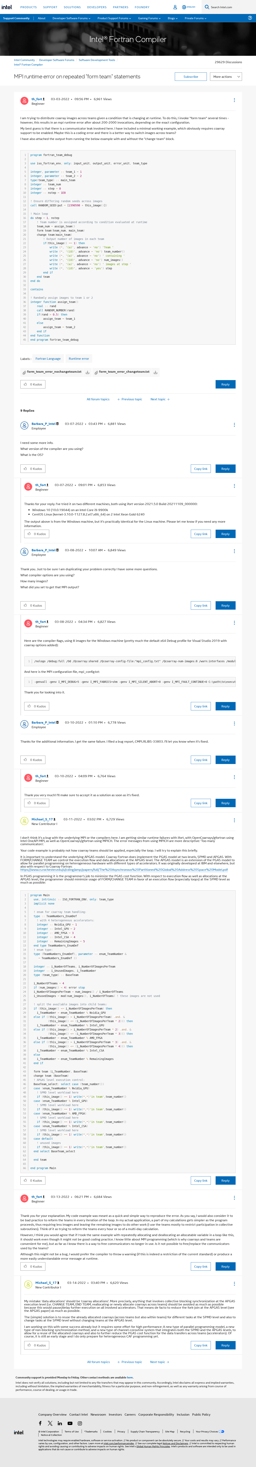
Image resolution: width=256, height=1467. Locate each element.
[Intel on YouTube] (70, 1423)
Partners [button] (120, 7)
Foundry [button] (142, 7)
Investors (115, 1414)
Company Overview (52, 1414)
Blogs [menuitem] (171, 18)
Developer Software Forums (56, 60)
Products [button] (28, 7)
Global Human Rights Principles (153, 1446)
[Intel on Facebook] (40, 1423)
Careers (130, 1414)
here (130, 1377)
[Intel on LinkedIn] (60, 1423)
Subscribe (191, 76)
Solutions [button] (72, 7)
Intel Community (24, 60)
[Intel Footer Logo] (19, 1432)
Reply (225, 384)
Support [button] (50, 7)
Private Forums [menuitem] (194, 18)
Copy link (200, 468)
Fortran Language (48, 358)
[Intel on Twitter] (50, 1423)
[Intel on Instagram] (79, 1423)
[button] (234, 100)
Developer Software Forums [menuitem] (70, 18)
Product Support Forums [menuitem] (113, 18)
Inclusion (183, 1414)
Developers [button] (97, 7)
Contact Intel (78, 1414)
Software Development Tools (97, 60)
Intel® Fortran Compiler (28, 64)
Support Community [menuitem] (16, 18)
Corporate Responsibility (156, 1414)
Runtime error (79, 358)
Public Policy (201, 1414)
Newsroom (98, 1414)
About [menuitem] (41, 18)
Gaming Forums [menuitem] (148, 18)
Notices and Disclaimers (175, 1443)
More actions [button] (222, 76)
